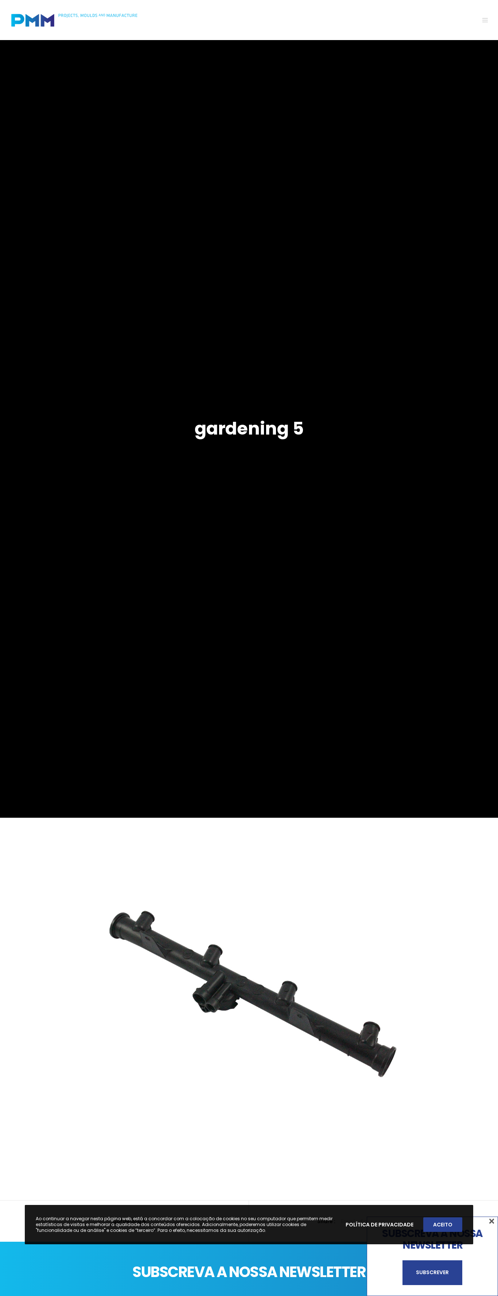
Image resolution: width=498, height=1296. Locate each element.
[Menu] (480, 20)
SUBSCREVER (432, 1272)
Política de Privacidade (379, 1224)
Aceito (442, 1224)
